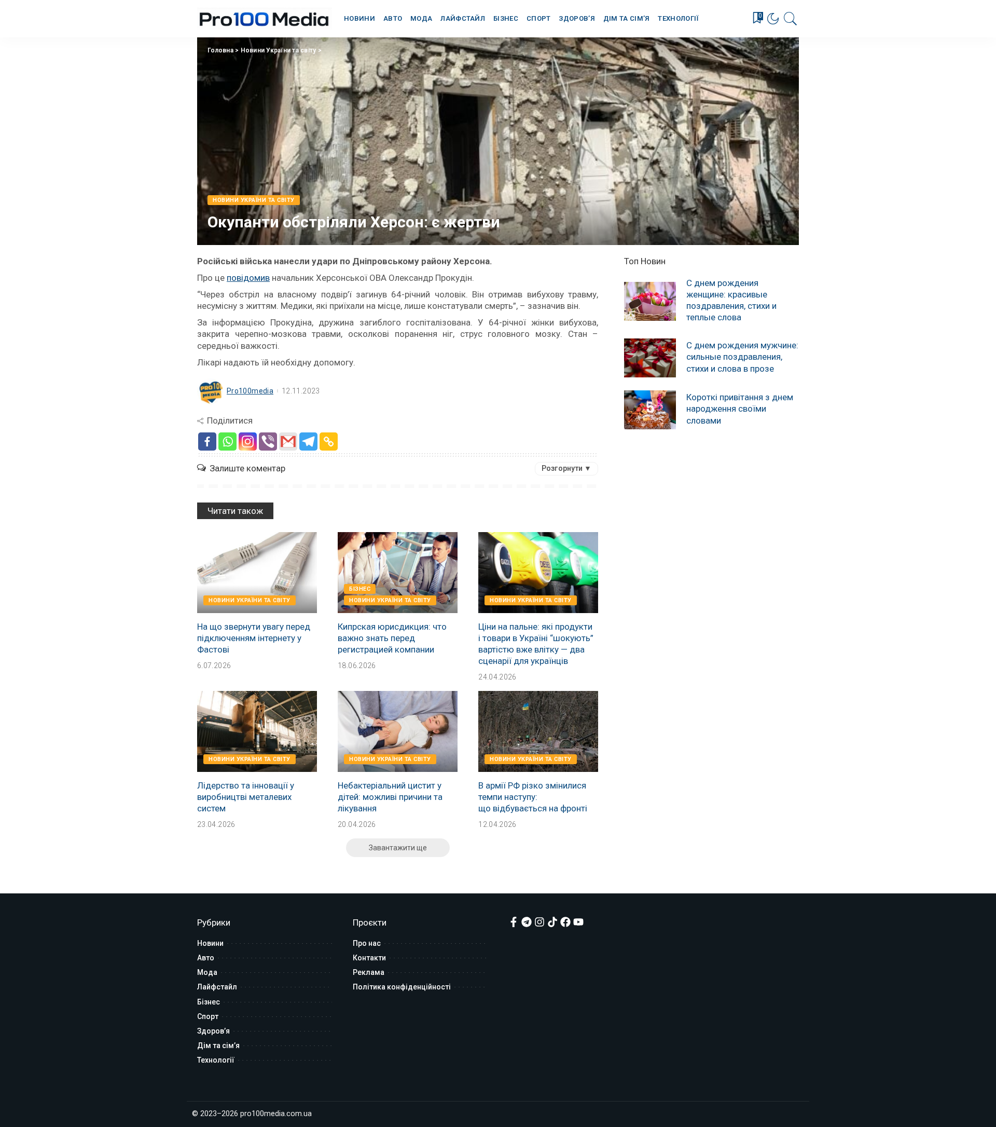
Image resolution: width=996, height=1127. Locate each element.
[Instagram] (248, 441)
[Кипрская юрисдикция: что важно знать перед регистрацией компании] (398, 572)
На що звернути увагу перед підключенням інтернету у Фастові (253, 638)
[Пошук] (790, 18)
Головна (220, 50)
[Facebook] (207, 441)
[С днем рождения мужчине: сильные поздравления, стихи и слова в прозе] (650, 357)
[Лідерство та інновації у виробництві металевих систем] (257, 731)
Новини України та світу (278, 50)
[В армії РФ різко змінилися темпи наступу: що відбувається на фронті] (538, 731)
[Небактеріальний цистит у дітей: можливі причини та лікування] (398, 731)
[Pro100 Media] (264, 19)
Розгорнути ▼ (566, 468)
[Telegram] (308, 441)
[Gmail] (288, 441)
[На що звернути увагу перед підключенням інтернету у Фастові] (257, 572)
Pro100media (250, 391)
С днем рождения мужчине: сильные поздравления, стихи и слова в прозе (742, 356)
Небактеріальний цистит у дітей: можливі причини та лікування (390, 796)
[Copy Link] (329, 441)
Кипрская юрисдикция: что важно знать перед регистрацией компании (392, 638)
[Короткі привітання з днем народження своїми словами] (650, 409)
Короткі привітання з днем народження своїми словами (739, 408)
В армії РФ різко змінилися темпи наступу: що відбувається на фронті (532, 796)
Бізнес (359, 589)
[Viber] (268, 441)
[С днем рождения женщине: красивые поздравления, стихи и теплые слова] (650, 301)
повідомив (248, 278)
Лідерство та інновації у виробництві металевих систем (245, 796)
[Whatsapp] (227, 441)
